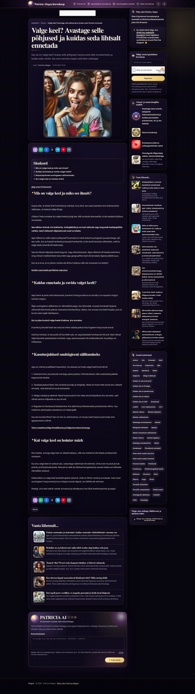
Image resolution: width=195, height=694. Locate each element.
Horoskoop (137, 365)
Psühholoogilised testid (154, 469)
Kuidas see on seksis (141, 396)
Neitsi (156, 443)
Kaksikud (145, 370)
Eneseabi (151, 360)
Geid (160, 360)
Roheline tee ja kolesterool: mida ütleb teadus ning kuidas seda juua (77, 547)
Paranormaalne (139, 464)
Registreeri (148, 78)
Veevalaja (144, 500)
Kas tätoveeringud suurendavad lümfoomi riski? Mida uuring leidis (76, 577)
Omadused (137, 448)
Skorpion (146, 474)
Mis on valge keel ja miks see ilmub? (52, 168)
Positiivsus (137, 469)
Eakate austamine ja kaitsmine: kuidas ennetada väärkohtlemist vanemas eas (81, 532)
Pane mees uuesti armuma (143, 453)
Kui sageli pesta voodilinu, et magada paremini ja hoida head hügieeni (78, 592)
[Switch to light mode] (158, 3)
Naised (154, 427)
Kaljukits (136, 376)
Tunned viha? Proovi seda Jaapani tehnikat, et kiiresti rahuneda (75, 562)
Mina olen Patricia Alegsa (147, 12)
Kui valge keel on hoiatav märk (50, 179)
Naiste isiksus (138, 438)
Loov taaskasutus (148, 407)
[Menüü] (164, 3)
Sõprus (135, 479)
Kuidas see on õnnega (141, 386)
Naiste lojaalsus (153, 438)
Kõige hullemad (149, 376)
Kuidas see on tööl (140, 401)
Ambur (135, 360)
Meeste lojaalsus (154, 412)
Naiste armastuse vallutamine (144, 433)
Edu (143, 360)
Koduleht (35, 23)
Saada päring (114, 660)
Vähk (135, 500)
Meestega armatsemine (142, 422)
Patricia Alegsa (44, 65)
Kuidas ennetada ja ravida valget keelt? (54, 171)
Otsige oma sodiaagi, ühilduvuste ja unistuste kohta (148, 519)
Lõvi (160, 407)
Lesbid (135, 407)
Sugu (144, 479)
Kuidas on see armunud (142, 381)
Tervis (43, 23)
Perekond (152, 464)
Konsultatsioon (38, 634)
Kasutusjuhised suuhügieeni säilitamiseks (55, 175)
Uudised (156, 495)
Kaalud (135, 370)
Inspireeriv (149, 365)
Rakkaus (136, 474)
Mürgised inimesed (140, 427)
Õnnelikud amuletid (153, 448)
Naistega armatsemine (142, 443)
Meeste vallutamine (140, 417)
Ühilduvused (158, 490)
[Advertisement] (77, 13)
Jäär (158, 365)
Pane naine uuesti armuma (143, 458)
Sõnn (156, 474)
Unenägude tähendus (141, 495)
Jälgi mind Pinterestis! (41, 187)
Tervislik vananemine (141, 490)
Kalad (155, 370)
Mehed (157, 422)
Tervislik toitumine (140, 484)
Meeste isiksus (138, 412)
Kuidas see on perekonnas (143, 391)
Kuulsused (155, 401)
